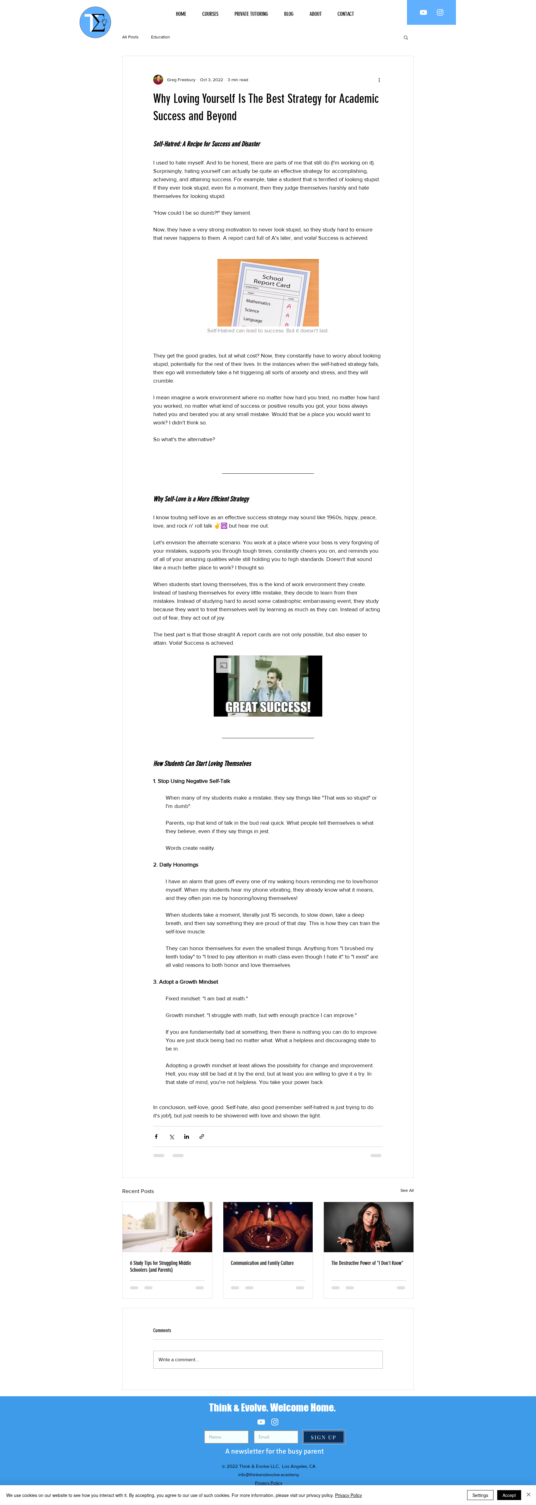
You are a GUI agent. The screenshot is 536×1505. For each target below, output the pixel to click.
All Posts (130, 36)
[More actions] (379, 79)
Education (160, 36)
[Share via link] (202, 1136)
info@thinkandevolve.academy (268, 1474)
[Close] (528, 1495)
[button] (406, 37)
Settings (480, 1495)
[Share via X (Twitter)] (171, 1136)
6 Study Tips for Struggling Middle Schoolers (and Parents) (160, 1266)
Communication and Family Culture (262, 1263)
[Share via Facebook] (156, 1136)
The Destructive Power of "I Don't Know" (367, 1263)
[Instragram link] (440, 12)
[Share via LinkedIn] (187, 1136)
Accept (509, 1495)
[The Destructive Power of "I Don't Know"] (368, 1227)
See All (407, 1190)
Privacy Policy (268, 1482)
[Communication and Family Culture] (268, 1227)
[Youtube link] (423, 12)
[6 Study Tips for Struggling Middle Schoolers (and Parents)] (167, 1227)
